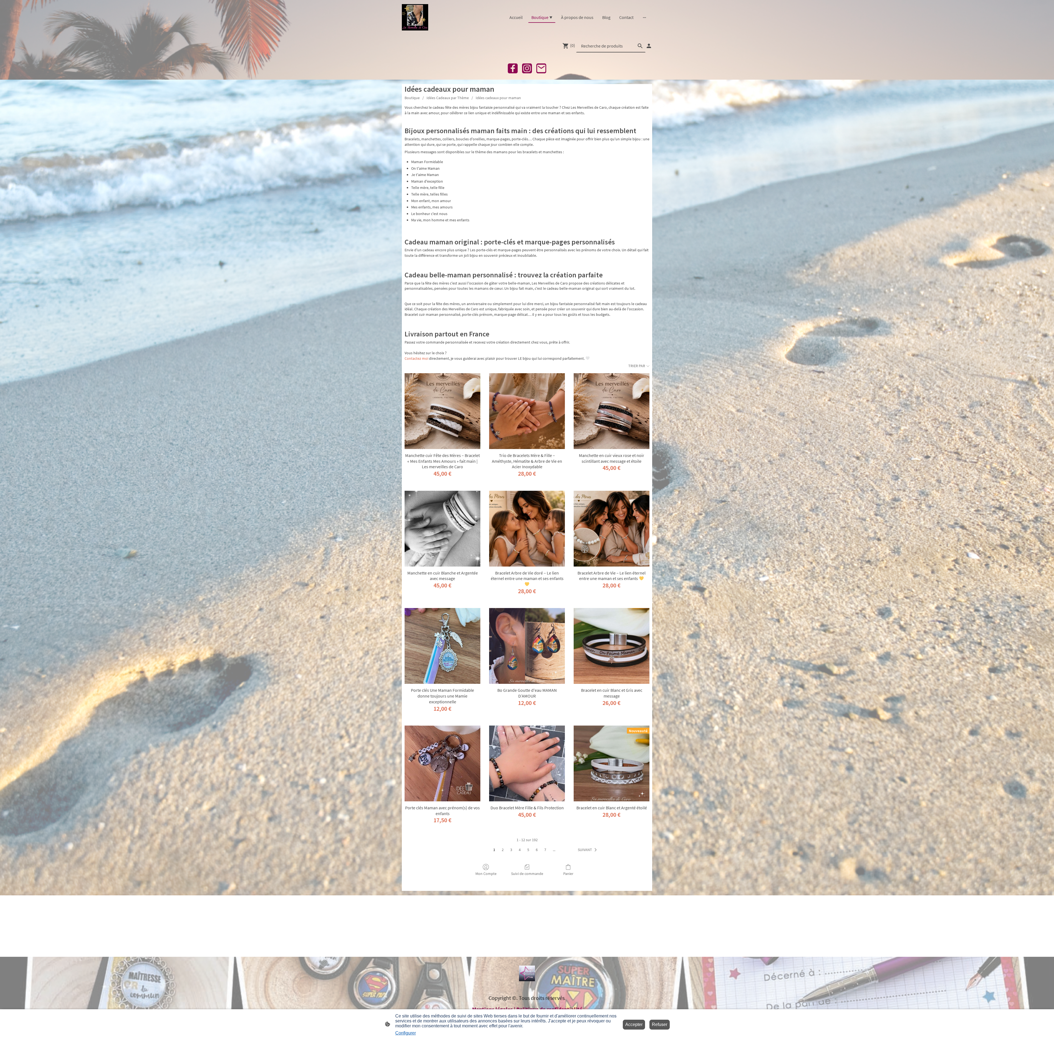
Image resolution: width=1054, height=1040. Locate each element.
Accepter (634, 1024)
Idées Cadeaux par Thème (448, 97)
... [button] (554, 849)
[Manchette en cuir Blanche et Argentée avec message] (442, 529)
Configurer (405, 1033)
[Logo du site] (415, 17)
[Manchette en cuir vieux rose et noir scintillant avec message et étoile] (611, 411)
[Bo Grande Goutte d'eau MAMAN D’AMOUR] (527, 646)
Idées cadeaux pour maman (498, 97)
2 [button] (503, 849)
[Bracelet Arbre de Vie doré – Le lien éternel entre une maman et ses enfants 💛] (527, 529)
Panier (568, 873)
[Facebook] (513, 68)
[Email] (541, 68)
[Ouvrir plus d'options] (644, 17)
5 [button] (528, 849)
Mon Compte (486, 873)
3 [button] (511, 849)
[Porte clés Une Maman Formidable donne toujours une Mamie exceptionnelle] (442, 646)
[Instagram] (527, 68)
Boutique (412, 97)
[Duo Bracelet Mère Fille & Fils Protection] (527, 763)
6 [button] (537, 849)
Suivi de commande (527, 873)
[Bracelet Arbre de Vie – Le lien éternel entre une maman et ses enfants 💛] (611, 529)
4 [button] (520, 849)
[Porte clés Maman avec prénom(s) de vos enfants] (442, 763)
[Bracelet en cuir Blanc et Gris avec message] (611, 646)
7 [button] (545, 849)
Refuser (659, 1024)
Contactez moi (416, 358)
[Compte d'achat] (649, 46)
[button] (588, 850)
